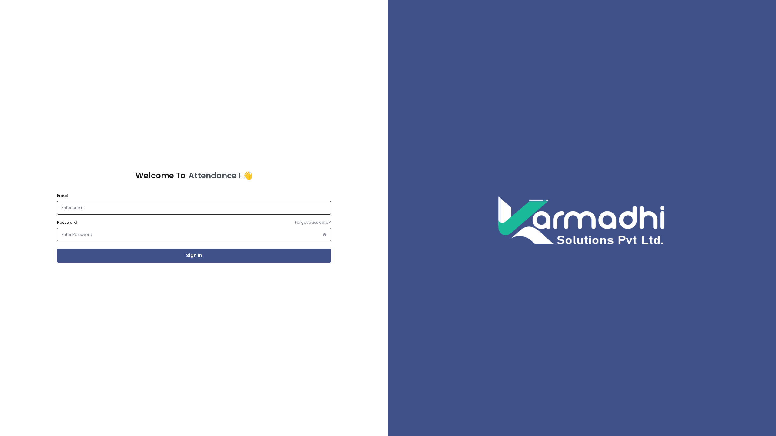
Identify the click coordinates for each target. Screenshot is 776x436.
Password (67, 222)
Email (62, 195)
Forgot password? (313, 222)
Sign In (194, 255)
